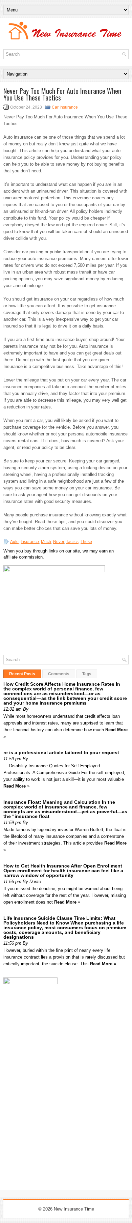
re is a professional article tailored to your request (61, 752)
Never (58, 541)
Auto (14, 541)
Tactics (72, 541)
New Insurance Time (74, 1209)
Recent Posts (22, 674)
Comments (58, 674)
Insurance (30, 541)
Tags (86, 674)
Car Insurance (65, 107)
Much (46, 541)
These (86, 541)
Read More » (16, 786)
